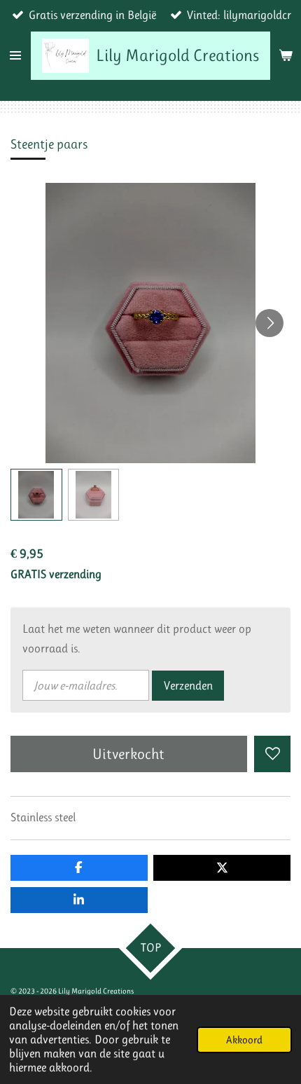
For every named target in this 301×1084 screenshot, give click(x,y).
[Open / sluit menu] (15, 56)
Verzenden (188, 685)
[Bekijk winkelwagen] (285, 56)
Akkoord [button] (244, 1040)
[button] (36, 495)
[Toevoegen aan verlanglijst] (272, 754)
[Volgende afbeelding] (269, 323)
